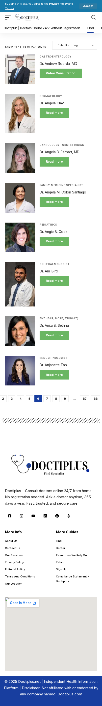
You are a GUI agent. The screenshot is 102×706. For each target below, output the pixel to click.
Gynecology (50, 144)
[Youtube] (33, 515)
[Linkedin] (45, 515)
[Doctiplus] (27, 17)
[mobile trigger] (9, 17)
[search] (93, 17)
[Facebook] (9, 515)
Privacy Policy (58, 3)
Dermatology (51, 96)
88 (96, 399)
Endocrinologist (54, 357)
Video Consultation (61, 73)
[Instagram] (21, 515)
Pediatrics (48, 224)
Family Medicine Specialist (61, 185)
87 (85, 399)
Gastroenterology (56, 56)
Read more (54, 112)
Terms (9, 8)
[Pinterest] (56, 515)
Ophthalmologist (55, 264)
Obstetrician (73, 144)
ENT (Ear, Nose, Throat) (59, 318)
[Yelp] (68, 515)
